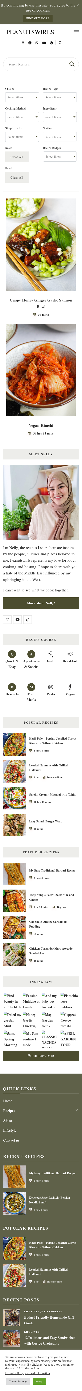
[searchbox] (22, 97)
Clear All (17, 157)
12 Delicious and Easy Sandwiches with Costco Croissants (49, 1340)
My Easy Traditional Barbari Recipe (52, 870)
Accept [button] (39, 1381)
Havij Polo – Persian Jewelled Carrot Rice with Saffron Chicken (52, 740)
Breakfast (70, 661)
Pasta (51, 694)
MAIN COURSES (51, 1311)
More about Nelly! (41, 603)
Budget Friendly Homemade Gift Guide (49, 1320)
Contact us (11, 1140)
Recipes (9, 1110)
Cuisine (9, 89)
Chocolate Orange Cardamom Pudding (48, 924)
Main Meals (31, 696)
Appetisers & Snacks (31, 663)
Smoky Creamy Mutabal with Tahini (52, 794)
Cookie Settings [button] (18, 1381)
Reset (8, 148)
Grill (50, 661)
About (7, 1120)
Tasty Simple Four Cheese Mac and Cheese (51, 897)
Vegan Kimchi (41, 425)
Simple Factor (13, 128)
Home (7, 1100)
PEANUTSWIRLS (30, 31)
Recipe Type (50, 89)
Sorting (47, 128)
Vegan (70, 694)
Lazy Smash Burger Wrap (45, 821)
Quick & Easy (12, 663)
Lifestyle (9, 1130)
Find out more (37, 18)
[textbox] (60, 136)
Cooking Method (15, 108)
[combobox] (22, 97)
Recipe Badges (52, 148)
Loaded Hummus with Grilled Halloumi (48, 767)
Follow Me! (43, 1055)
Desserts (12, 694)
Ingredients (50, 108)
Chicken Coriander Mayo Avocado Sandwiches (51, 950)
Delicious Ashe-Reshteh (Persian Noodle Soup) (49, 1199)
